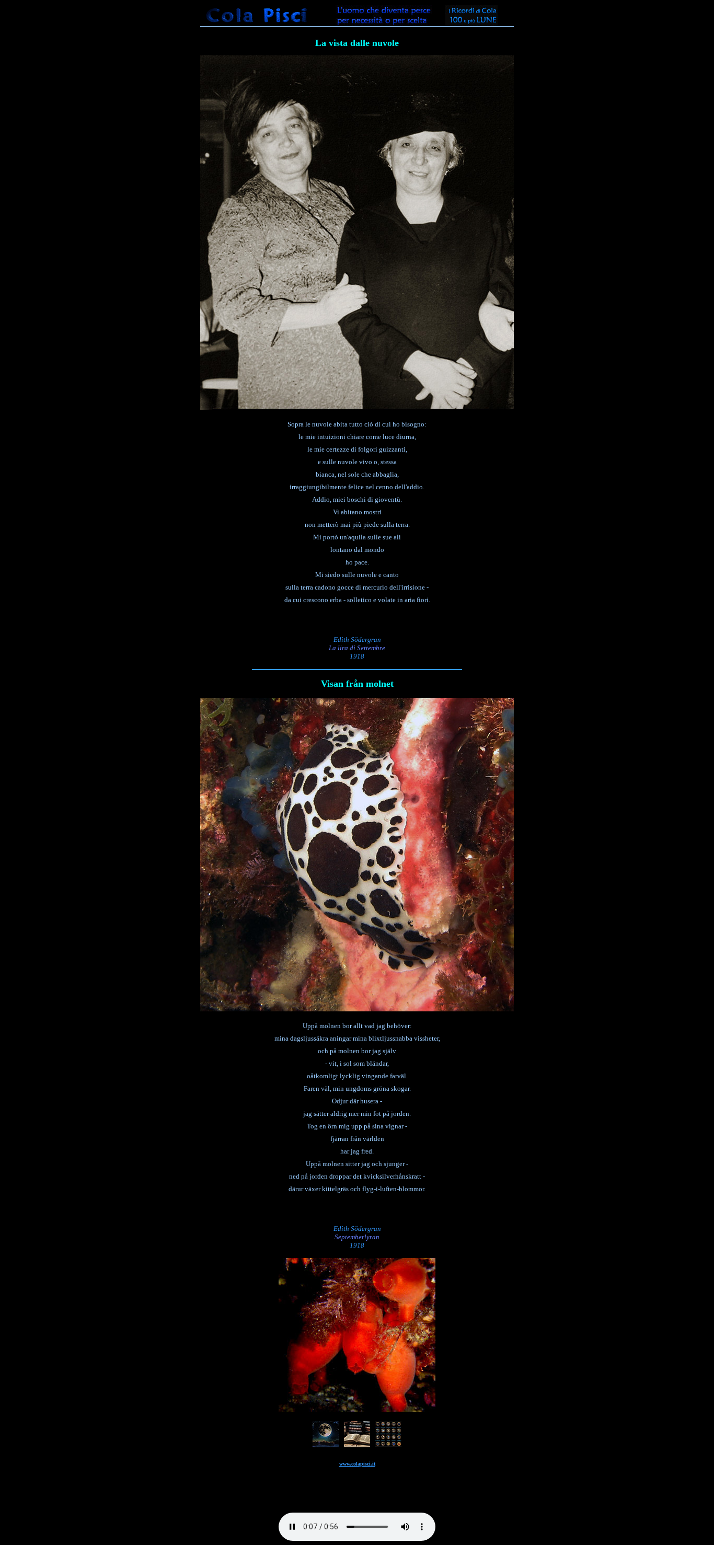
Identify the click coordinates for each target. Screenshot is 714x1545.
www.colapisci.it (357, 1464)
